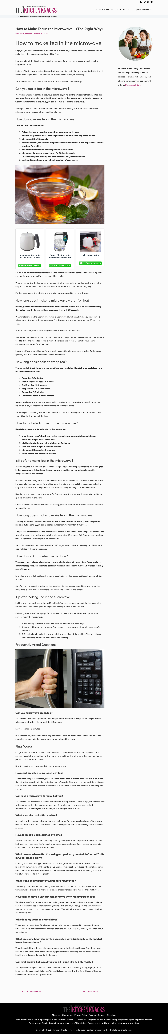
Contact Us (67, 1015)
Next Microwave (92, 991)
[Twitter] (145, 2)
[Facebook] (141, 2)
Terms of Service (97, 1015)
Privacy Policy (80, 1015)
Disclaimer (111, 1015)
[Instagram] (148, 2)
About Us (56, 1015)
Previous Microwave (30, 991)
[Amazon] (29, 265)
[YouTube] (152, 2)
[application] (111, 10)
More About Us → (133, 85)
